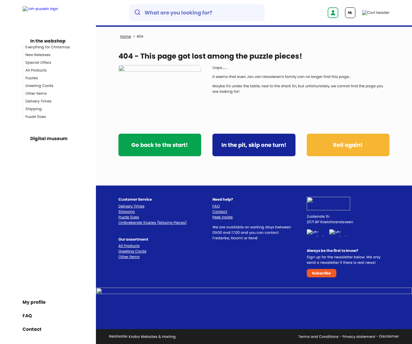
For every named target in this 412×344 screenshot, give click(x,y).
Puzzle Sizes (35, 116)
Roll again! (348, 145)
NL (350, 12)
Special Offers (38, 62)
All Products (36, 70)
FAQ (27, 315)
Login (333, 12)
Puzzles (31, 78)
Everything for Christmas (47, 47)
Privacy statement (358, 336)
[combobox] (197, 13)
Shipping (33, 108)
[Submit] (137, 13)
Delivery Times (38, 101)
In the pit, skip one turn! (253, 145)
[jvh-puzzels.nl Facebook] (318, 232)
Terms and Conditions (318, 336)
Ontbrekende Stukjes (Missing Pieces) (152, 222)
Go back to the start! (159, 145)
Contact (219, 211)
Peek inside (222, 217)
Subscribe (321, 273)
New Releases (38, 54)
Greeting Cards (39, 85)
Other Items (36, 93)
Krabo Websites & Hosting (152, 336)
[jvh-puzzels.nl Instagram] (341, 232)
